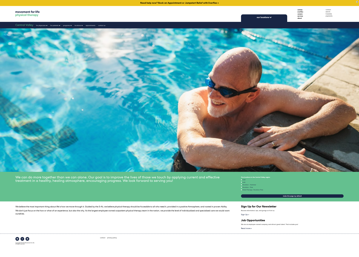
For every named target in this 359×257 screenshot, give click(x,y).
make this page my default (292, 196)
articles (299, 10)
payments (329, 16)
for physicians (41, 25)
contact (328, 9)
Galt (244, 180)
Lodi (243, 182)
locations (78, 25)
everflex (300, 12)
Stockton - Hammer (249, 185)
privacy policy (112, 238)
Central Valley (24, 25)
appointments (90, 25)
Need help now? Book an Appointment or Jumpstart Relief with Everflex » (179, 3)
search (328, 12)
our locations (263, 17)
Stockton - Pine (247, 187)
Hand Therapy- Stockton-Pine (252, 190)
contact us (101, 25)
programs (66, 25)
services (300, 16)
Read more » (246, 228)
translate (329, 14)
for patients (54, 25)
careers (300, 14)
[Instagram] (22, 239)
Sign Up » (245, 215)
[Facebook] (17, 239)
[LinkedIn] (27, 239)
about (299, 18)
